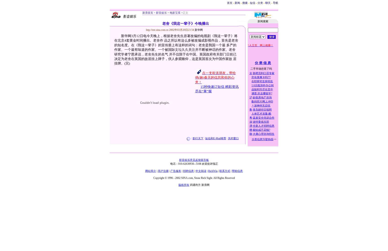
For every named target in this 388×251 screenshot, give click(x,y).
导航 (275, 2)
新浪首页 (147, 12)
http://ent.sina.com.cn (157, 29)
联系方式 (224, 171)
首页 (229, 2)
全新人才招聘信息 (263, 125)
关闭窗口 (233, 138)
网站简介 (150, 171)
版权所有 (184, 185)
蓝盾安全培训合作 (263, 117)
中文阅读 (201, 171)
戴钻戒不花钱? (261, 129)
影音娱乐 (161, 12)
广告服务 (175, 171)
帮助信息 (237, 171)
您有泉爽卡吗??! (261, 77)
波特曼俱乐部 (261, 121)
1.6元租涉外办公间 (262, 85)
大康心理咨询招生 (263, 133)
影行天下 (198, 138)
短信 (252, 2)
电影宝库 (175, 12)
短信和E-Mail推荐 (215, 138)
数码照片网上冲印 (262, 101)
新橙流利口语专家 (263, 73)
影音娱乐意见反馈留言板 (194, 160)
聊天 (268, 2)
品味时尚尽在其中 (262, 89)
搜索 (245, 2)
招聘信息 (188, 171)
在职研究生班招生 (262, 81)
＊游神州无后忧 (260, 105)
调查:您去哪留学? (261, 93)
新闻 (237, 2)
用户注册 (163, 171)
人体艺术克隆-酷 (261, 113)
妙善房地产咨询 (262, 97)
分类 (260, 2)
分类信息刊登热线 (262, 139)
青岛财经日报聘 (262, 109)
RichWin (213, 171)
